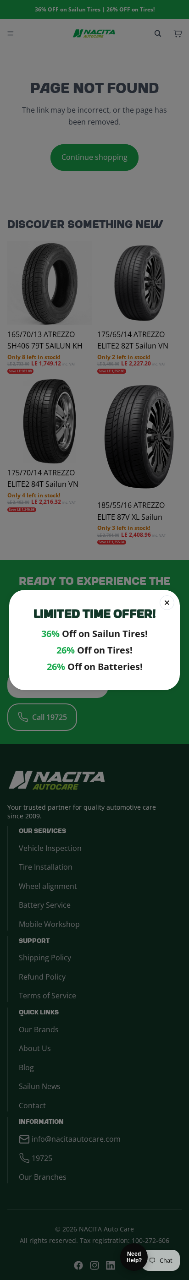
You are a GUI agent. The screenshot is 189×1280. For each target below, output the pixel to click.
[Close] (167, 602)
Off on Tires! (94, 650)
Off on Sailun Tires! (94, 634)
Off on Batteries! (95, 667)
